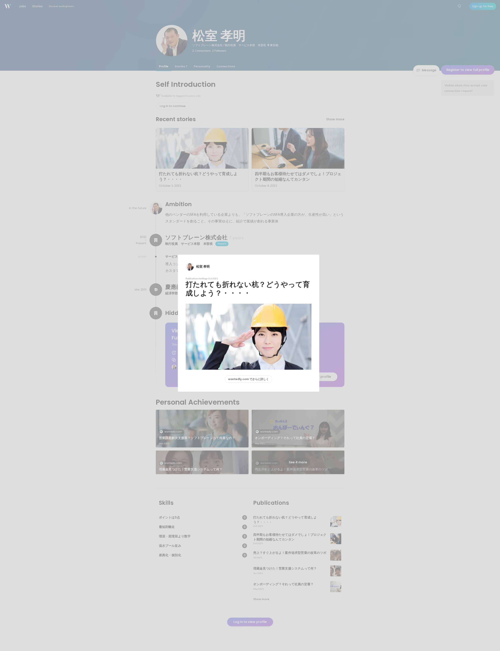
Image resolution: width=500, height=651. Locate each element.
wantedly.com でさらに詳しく (248, 379)
